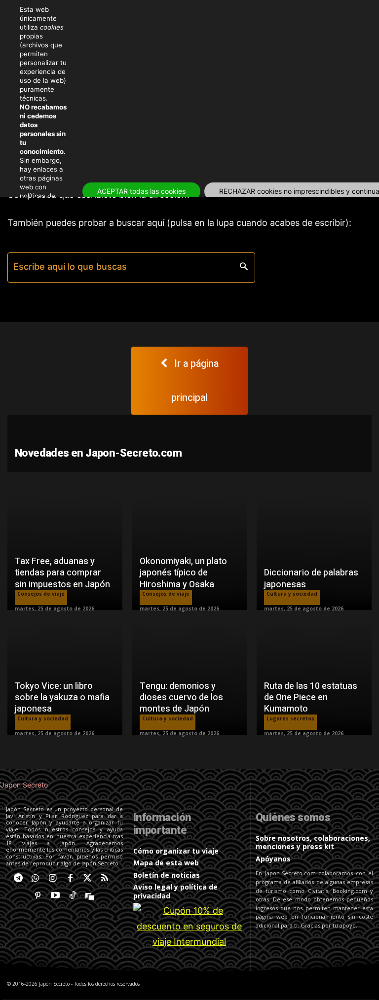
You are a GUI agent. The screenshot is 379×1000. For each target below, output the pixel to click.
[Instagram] (52, 878)
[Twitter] (87, 878)
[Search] (243, 267)
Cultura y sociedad (291, 593)
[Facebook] (70, 878)
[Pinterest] (38, 896)
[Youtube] (55, 896)
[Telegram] (18, 878)
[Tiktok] (73, 896)
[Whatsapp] (35, 878)
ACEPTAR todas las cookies (141, 191)
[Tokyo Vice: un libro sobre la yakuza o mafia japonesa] (64, 677)
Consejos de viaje (41, 593)
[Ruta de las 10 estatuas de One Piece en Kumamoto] (314, 677)
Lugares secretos (290, 718)
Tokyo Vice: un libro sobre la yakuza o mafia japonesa (62, 697)
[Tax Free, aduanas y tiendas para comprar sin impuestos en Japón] (64, 553)
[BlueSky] (90, 896)
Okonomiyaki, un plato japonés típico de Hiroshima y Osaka (183, 573)
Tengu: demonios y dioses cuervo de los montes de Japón (181, 697)
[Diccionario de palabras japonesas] (314, 553)
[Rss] (105, 878)
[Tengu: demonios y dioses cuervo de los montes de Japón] (189, 677)
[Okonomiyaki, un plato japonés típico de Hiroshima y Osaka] (189, 553)
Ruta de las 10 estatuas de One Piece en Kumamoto (310, 697)
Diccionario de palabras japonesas (311, 578)
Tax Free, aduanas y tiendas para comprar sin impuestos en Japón (62, 573)
